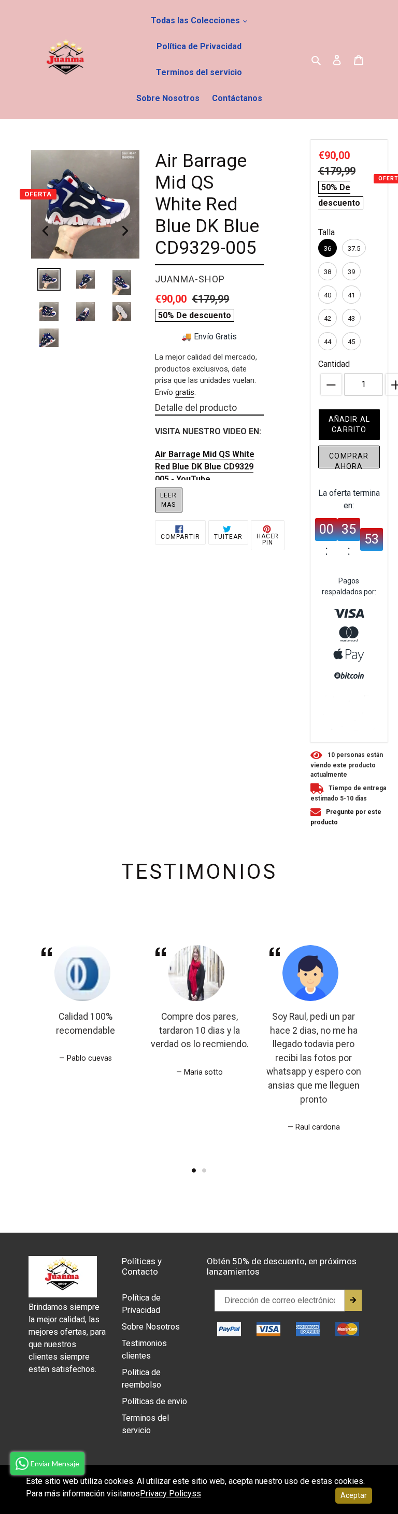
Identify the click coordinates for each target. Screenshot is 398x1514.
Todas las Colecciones (196, 20)
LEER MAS (168, 500)
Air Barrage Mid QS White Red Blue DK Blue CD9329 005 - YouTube (204, 466)
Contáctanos (237, 98)
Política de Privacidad (199, 46)
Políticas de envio (154, 1401)
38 (327, 272)
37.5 (354, 248)
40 (327, 295)
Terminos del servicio (199, 72)
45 (351, 342)
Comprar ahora (348, 460)
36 (327, 248)
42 (327, 318)
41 (351, 295)
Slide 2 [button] (204, 1170)
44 (327, 342)
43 (351, 318)
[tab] (194, 1170)
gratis (184, 392)
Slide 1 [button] (194, 1170)
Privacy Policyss (170, 1493)
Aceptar (353, 1495)
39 (351, 272)
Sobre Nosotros (168, 98)
